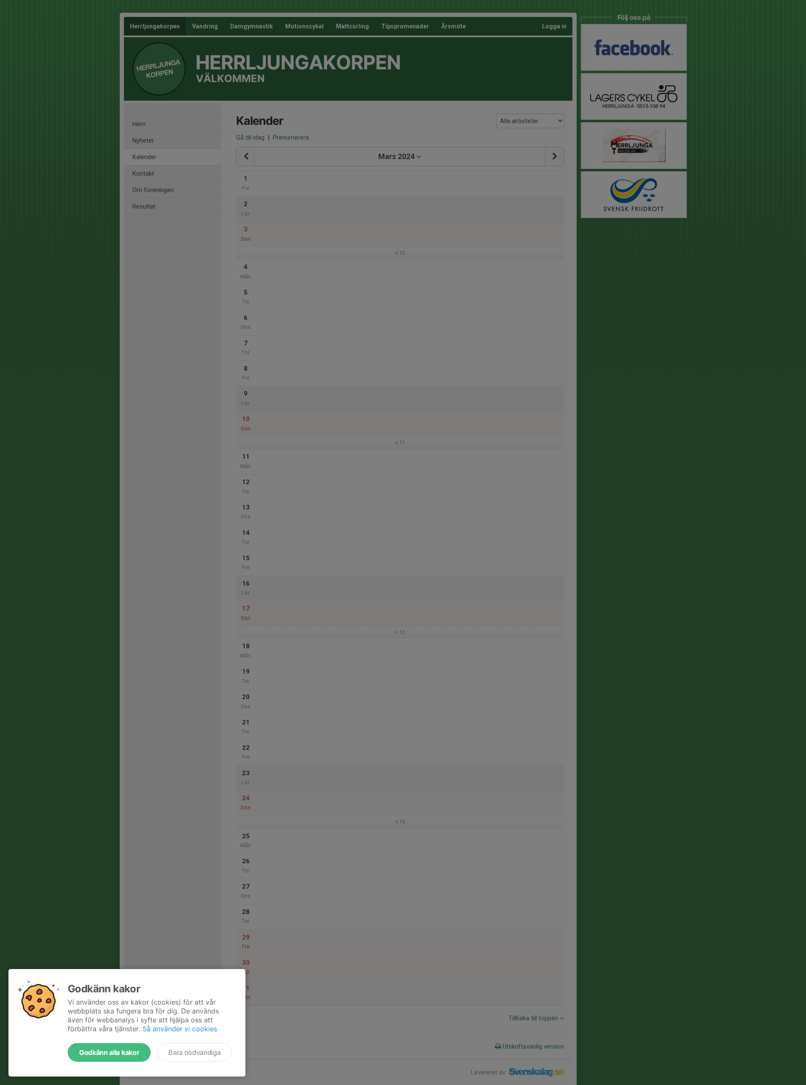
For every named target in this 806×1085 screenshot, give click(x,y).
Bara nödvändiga (194, 1052)
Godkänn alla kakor (109, 1052)
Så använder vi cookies (180, 1028)
